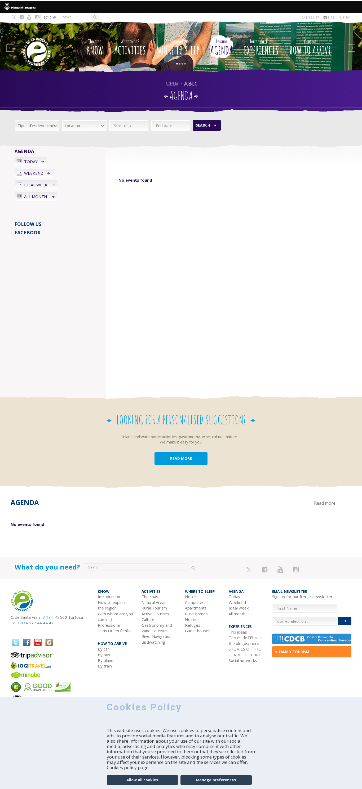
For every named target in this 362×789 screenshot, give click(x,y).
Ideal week (36, 184)
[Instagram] (37, 17)
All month (36, 196)
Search (203, 125)
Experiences (261, 47)
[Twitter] (14, 17)
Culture (148, 619)
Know (94, 47)
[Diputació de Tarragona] (181, 7)
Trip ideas (238, 632)
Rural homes (196, 613)
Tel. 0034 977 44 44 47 (32, 622)
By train (105, 666)
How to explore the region (112, 605)
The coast (151, 596)
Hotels (191, 596)
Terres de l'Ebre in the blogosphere (246, 640)
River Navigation (156, 636)
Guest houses (197, 630)
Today (31, 161)
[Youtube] (29, 17)
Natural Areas (154, 602)
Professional (109, 625)
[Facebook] (21, 17)
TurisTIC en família (114, 630)
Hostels (192, 619)
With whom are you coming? (115, 616)
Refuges (192, 625)
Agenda (221, 47)
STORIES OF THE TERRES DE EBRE (245, 651)
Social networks (243, 660)
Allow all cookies (142, 779)
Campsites (194, 602)
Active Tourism (155, 613)
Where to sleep (178, 47)
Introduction (109, 596)
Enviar (344, 621)
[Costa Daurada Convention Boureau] (311, 639)
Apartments (196, 608)
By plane (105, 660)
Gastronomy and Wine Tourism (157, 627)
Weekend (33, 173)
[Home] (42, 44)
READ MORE (181, 458)
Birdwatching (153, 642)
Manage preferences (216, 779)
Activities (130, 47)
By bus (104, 654)
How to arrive (310, 47)
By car (103, 649)
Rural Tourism (154, 608)
